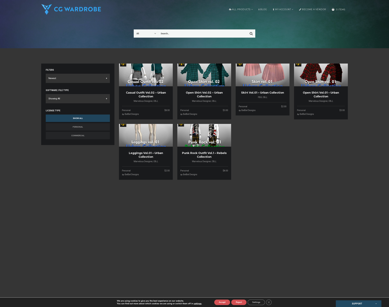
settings (197, 303)
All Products (241, 9)
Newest (52, 78)
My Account (283, 9)
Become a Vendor (314, 9)
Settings (256, 302)
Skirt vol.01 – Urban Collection (262, 92)
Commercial (77, 135)
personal (126, 110)
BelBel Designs (132, 114)
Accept (222, 302)
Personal (78, 127)
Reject (239, 302)
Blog (263, 9)
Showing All (54, 98)
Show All (78, 118)
